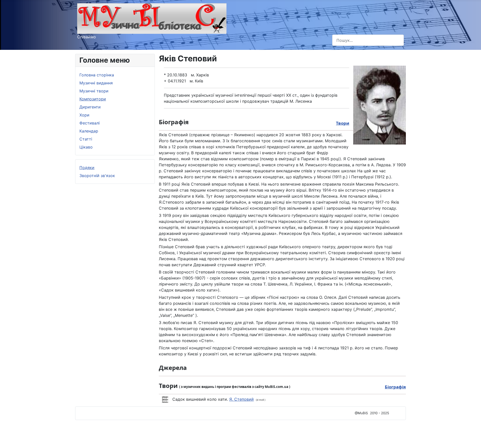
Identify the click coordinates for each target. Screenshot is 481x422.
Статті (85, 139)
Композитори (92, 98)
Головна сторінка (96, 74)
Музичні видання (96, 82)
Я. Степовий (241, 399)
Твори (342, 123)
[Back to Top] (472, 412)
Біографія (395, 387)
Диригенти (90, 106)
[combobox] (368, 40)
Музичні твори (93, 90)
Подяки (86, 167)
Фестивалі (89, 122)
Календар (88, 130)
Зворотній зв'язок (97, 175)
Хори (84, 114)
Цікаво (86, 147)
